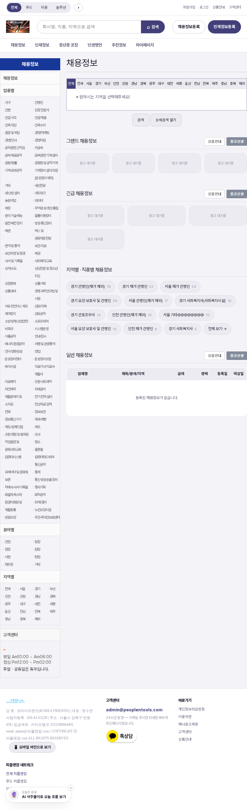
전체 (14, 7)
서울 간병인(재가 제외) (148, 300)
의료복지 (10, 382)
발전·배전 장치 (13, 223)
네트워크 (40, 193)
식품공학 (10, 336)
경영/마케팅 (42, 133)
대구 (22, 604)
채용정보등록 (189, 26)
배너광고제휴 (188, 724)
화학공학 (40, 495)
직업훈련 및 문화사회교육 (13, 446)
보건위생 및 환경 (15, 253)
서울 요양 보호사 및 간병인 (94, 328)
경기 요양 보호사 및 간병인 (94, 300)
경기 (37, 589)
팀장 (37, 542)
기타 (7, 185)
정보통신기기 (13, 419)
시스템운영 (41, 329)
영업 (37, 351)
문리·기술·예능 (13, 216)
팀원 (37, 557)
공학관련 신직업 (14, 148)
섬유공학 (40, 314)
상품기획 (40, 283)
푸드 (29, 7)
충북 (22, 619)
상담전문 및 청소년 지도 (46, 272)
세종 (52, 604)
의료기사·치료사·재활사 (45, 370)
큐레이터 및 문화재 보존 (16, 476)
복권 (37, 253)
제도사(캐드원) (14, 427)
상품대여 (10, 291)
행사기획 (40, 487)
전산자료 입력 (43, 404)
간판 (7, 110)
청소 (37, 442)
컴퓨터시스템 (13, 457)
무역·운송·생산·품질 (46, 208)
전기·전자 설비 (43, 397)
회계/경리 (40, 502)
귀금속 (39, 148)
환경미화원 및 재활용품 (13, 506)
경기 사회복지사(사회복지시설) (205, 300)
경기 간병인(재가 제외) (91, 286)
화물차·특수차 (13, 495)
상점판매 (10, 283)
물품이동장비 (43, 216)
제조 (37, 427)
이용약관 (185, 716)
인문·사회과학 (43, 382)
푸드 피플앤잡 (16, 781)
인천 (7, 596)
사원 (7, 557)
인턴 (7, 542)
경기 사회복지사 (183, 328)
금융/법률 (11, 163)
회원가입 (189, 7)
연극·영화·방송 (13, 351)
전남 (22, 611)
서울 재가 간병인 (180, 286)
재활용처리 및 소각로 (13, 400)
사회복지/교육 (43, 261)
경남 (37, 596)
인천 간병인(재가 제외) (132, 315)
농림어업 (10, 201)
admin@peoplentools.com (134, 709)
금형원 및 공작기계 (46, 163)
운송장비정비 (13, 359)
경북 (52, 596)
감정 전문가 (42, 110)
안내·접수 (40, 336)
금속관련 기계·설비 (46, 155)
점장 (7, 549)
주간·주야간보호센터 (47, 517)
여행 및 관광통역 (45, 344)
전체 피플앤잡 (16, 773)
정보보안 (40, 412)
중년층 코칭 (68, 45)
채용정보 (18, 45)
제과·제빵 (40, 419)
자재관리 (40, 389)
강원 (22, 596)
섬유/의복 (40, 306)
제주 (52, 611)
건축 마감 (10, 125)
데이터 (39, 201)
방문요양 (10, 517)
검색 (140, 120)
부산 (52, 589)
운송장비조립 (43, 359)
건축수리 (40, 125)
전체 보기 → (217, 328)
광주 (7, 604)
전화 (7, 412)
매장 (7, 208)
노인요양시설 (43, 510)
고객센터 (235, 7)
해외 (37, 619)
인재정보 (42, 45)
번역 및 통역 (12, 246)
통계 (37, 472)
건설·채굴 (40, 118)
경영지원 (40, 140)
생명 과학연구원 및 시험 (46, 295)
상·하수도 (10, 268)
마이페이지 (145, 45)
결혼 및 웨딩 (12, 133)
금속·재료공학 (13, 155)
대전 (37, 604)
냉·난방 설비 (12, 193)
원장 (37, 549)
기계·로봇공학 (13, 170)
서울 (22, 589)
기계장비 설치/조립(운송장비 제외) (46, 174)
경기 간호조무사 (86, 315)
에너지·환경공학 (14, 344)
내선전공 (40, 185)
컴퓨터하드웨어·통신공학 (44, 461)
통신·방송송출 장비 (46, 480)
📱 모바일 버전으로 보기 (32, 747)
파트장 (9, 564)
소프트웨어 (41, 321)
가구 (7, 102)
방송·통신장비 (43, 223)
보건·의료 (40, 246)
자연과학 (10, 389)
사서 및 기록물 (13, 261)
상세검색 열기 (165, 120)
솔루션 (61, 7)
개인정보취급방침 (191, 709)
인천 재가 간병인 (142, 328)
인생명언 (95, 45)
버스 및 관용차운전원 (43, 234)
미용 (44, 7)
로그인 (203, 7)
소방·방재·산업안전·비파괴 (16, 325)
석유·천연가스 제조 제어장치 (16, 310)
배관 (7, 231)
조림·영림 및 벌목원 (16, 434)
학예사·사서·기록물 (16, 487)
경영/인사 (11, 140)
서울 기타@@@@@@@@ (186, 315)
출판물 (39, 449)
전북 (37, 611)
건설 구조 (10, 118)
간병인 (39, 102)
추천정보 (119, 45)
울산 (7, 611)
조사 (37, 434)
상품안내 (219, 7)
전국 (7, 589)
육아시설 (10, 366)
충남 (7, 619)
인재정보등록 (224, 26)
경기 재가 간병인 (137, 286)
